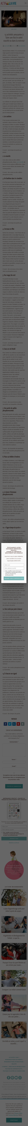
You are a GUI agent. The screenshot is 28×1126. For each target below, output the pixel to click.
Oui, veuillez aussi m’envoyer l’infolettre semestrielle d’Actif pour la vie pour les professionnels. (13, 573)
